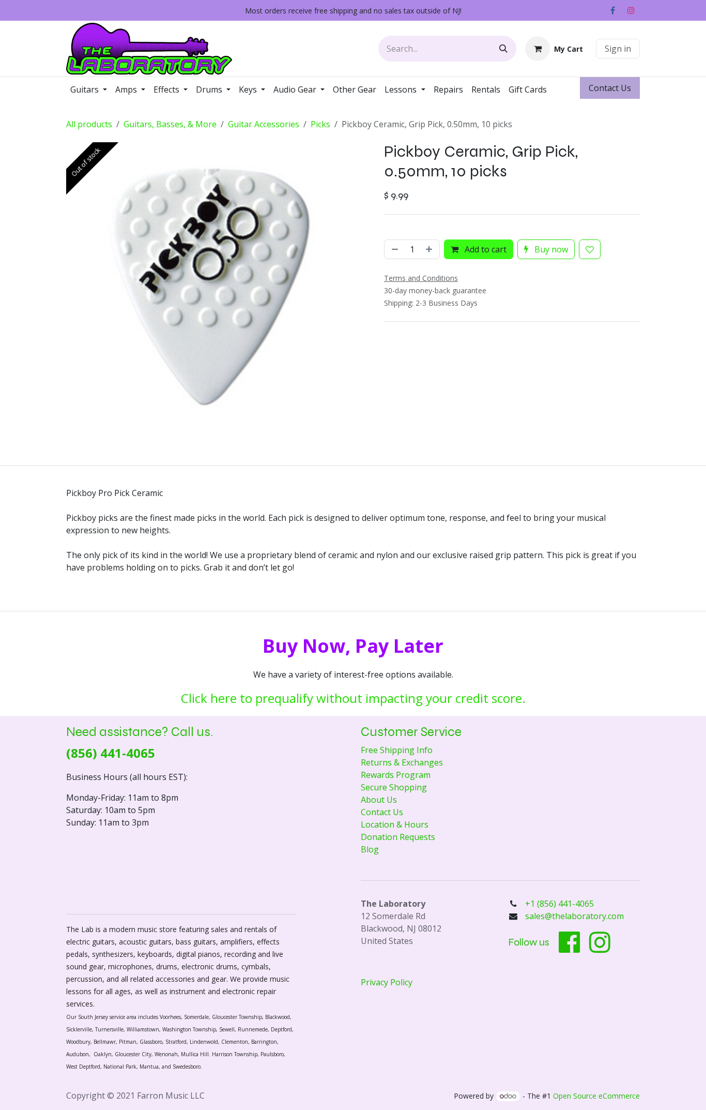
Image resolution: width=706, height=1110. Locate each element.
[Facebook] (612, 10)
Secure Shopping (394, 787)
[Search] (503, 49)
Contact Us (382, 812)
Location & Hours (394, 824)
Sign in (618, 48)
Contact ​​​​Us (610, 88)
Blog (370, 849)
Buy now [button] (550, 338)
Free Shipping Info (397, 750)
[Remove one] (394, 338)
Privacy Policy (386, 982)
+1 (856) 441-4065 (560, 903)
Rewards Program (396, 775)
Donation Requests (398, 837)
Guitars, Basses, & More (170, 124)
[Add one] (430, 338)
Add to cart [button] (485, 338)
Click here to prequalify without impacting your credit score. (353, 698)
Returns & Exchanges (402, 762)
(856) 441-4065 (110, 752)
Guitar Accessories (263, 124)
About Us (379, 799)
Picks (320, 124)
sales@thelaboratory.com (574, 916)
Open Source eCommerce (596, 1096)
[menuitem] (88, 89)
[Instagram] (631, 10)
